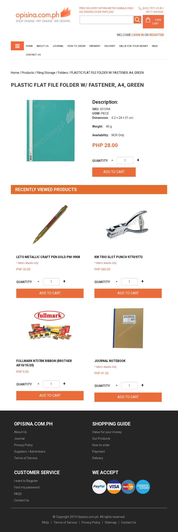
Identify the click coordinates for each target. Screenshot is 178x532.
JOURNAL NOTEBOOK (109, 361)
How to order (77, 46)
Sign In (138, 35)
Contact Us (33, 54)
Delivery (109, 46)
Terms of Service (26, 458)
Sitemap (111, 522)
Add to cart (114, 172)
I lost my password (27, 487)
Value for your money (133, 46)
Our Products (101, 438)
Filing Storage (46, 72)
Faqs (155, 46)
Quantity (100, 160)
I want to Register (26, 481)
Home (29, 46)
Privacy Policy (23, 445)
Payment (95, 46)
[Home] (43, 15)
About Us (43, 46)
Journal (58, 46)
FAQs (45, 522)
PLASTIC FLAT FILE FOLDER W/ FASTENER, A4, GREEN (107, 72)
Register (156, 35)
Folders (63, 72)
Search (137, 19)
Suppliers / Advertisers (29, 451)
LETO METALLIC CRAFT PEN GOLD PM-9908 (48, 257)
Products (28, 72)
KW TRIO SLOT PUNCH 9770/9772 (118, 257)
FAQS (18, 494)
